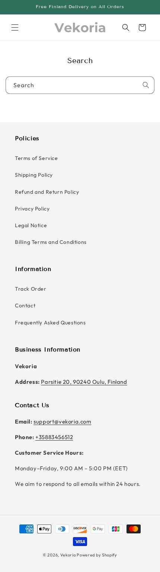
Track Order (31, 288)
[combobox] (80, 85)
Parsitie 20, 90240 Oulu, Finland (84, 381)
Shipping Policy (34, 174)
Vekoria (68, 555)
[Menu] (15, 27)
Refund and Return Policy (47, 192)
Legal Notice (31, 225)
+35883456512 (54, 437)
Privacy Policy (32, 208)
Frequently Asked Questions (50, 322)
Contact (25, 305)
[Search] (126, 27)
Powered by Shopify (97, 555)
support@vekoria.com (62, 421)
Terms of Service (36, 158)
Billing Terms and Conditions (51, 242)
